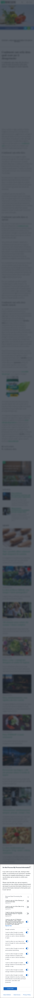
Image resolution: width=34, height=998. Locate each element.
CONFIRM (10, 988)
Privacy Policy (27, 994)
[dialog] (17, 931)
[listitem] (17, 897)
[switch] (27, 901)
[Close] (30, 867)
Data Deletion (7, 994)
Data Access (17, 994)
